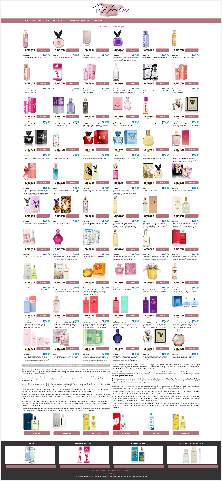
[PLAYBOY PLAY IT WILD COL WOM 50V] (66, 205)
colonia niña (98, 21)
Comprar (43, 50)
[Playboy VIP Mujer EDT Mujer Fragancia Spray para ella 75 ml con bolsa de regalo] (96, 171)
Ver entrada (37, 433)
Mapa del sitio (111, 473)
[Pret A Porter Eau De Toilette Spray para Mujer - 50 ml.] (156, 72)
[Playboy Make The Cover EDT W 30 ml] (96, 39)
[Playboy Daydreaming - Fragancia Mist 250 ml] (36, 39)
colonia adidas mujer (84, 443)
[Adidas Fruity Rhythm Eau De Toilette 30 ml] (66, 72)
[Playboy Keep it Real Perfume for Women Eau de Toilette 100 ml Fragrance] (36, 72)
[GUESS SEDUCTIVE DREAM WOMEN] (126, 271)
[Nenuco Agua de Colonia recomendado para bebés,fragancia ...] (156, 422)
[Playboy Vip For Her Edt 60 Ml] (156, 171)
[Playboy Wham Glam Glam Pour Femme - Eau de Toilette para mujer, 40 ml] (36, 105)
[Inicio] (111, 17)
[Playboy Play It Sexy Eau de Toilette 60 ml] (66, 39)
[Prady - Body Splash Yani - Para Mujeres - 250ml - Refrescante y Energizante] (96, 205)
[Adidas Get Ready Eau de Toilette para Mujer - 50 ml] (156, 105)
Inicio (26, 21)
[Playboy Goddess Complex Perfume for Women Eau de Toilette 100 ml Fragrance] (156, 39)
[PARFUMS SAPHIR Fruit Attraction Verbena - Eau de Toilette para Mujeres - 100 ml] (66, 138)
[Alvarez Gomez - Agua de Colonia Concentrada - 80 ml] (96, 422)
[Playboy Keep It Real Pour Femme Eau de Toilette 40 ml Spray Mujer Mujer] (185, 72)
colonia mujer (50, 21)
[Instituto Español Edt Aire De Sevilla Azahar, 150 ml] (36, 271)
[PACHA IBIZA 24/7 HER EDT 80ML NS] (36, 238)
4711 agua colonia (138, 443)
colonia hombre (37, 21)
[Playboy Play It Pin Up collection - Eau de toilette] (36, 205)
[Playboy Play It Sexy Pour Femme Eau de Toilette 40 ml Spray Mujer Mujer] (96, 72)
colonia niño (30, 443)
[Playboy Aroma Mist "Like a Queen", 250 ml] (185, 39)
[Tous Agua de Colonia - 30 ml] (66, 422)
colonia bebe (62, 21)
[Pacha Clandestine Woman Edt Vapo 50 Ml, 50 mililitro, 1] (185, 171)
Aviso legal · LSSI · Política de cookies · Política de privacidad (111, 470)
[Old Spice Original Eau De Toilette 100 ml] (126, 422)
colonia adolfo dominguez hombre (192, 443)
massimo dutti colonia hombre (80, 21)
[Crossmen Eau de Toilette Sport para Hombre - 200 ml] (36, 422)
